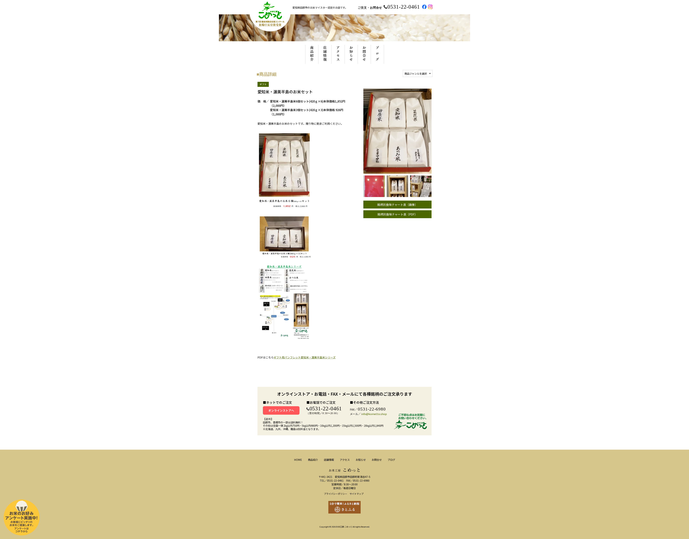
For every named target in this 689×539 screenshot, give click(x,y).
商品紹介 (313, 459)
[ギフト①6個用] (374, 195)
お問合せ (377, 459)
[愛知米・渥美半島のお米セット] (397, 172)
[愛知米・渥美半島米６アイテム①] (397, 195)
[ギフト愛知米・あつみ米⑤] (421, 195)
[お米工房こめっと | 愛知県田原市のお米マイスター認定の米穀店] (270, 30)
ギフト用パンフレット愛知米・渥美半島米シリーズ (305, 357)
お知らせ (361, 459)
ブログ (391, 459)
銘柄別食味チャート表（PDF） (397, 214)
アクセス (345, 459)
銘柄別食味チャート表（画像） (397, 204)
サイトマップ (357, 493)
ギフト (263, 84)
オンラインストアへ (281, 410)
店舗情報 (329, 459)
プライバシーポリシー (335, 493)
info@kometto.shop (374, 414)
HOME (298, 459)
